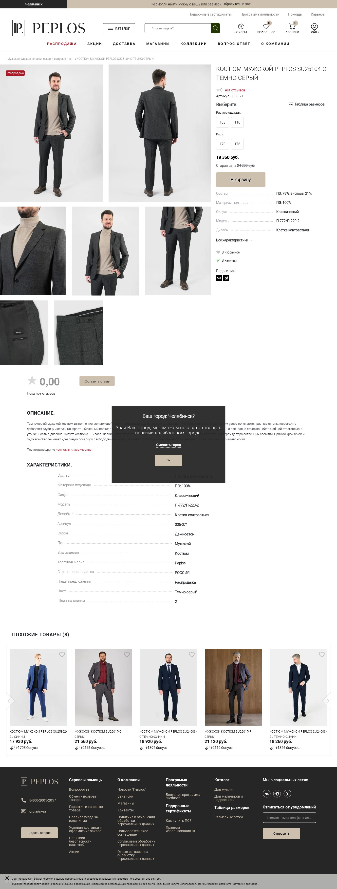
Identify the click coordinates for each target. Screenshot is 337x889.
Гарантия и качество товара (86, 808)
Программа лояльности (260, 14)
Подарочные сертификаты (210, 14)
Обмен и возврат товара (82, 798)
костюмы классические (74, 449)
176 (237, 144)
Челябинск (34, 4)
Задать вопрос (40, 833)
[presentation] (10, 701)
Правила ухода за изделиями (83, 819)
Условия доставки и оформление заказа (85, 829)
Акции (94, 44)
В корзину (241, 179)
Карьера (318, 14)
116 (237, 122)
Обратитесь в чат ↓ (238, 4)
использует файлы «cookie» (36, 878)
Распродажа (61, 44)
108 (222, 122)
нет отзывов (235, 90)
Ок (168, 460)
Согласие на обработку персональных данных (136, 843)
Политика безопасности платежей (80, 841)
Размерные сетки (228, 817)
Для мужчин (224, 789)
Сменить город (168, 445)
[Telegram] (226, 278)
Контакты (125, 810)
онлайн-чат (38, 811)
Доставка (124, 44)
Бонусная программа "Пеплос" (183, 796)
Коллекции (194, 44)
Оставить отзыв (97, 381)
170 (222, 144)
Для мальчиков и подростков (228, 798)
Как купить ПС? (178, 821)
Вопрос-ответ (234, 44)
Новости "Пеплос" (131, 789)
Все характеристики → (234, 240)
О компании (275, 44)
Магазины (158, 44)
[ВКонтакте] (219, 278)
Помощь (295, 14)
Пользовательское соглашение (132, 832)
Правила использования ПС (181, 829)
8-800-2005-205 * (42, 800)
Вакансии (125, 796)
